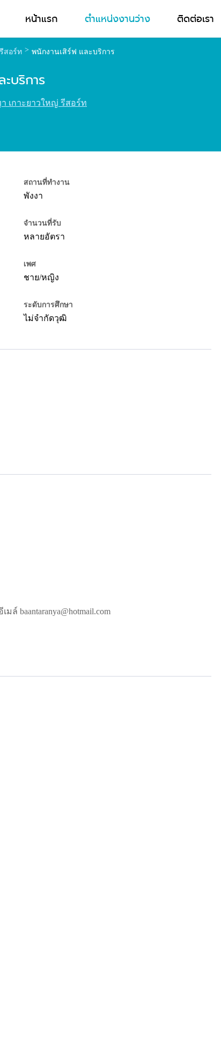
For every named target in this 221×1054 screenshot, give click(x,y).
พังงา (33, 195)
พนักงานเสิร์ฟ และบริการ (73, 52)
